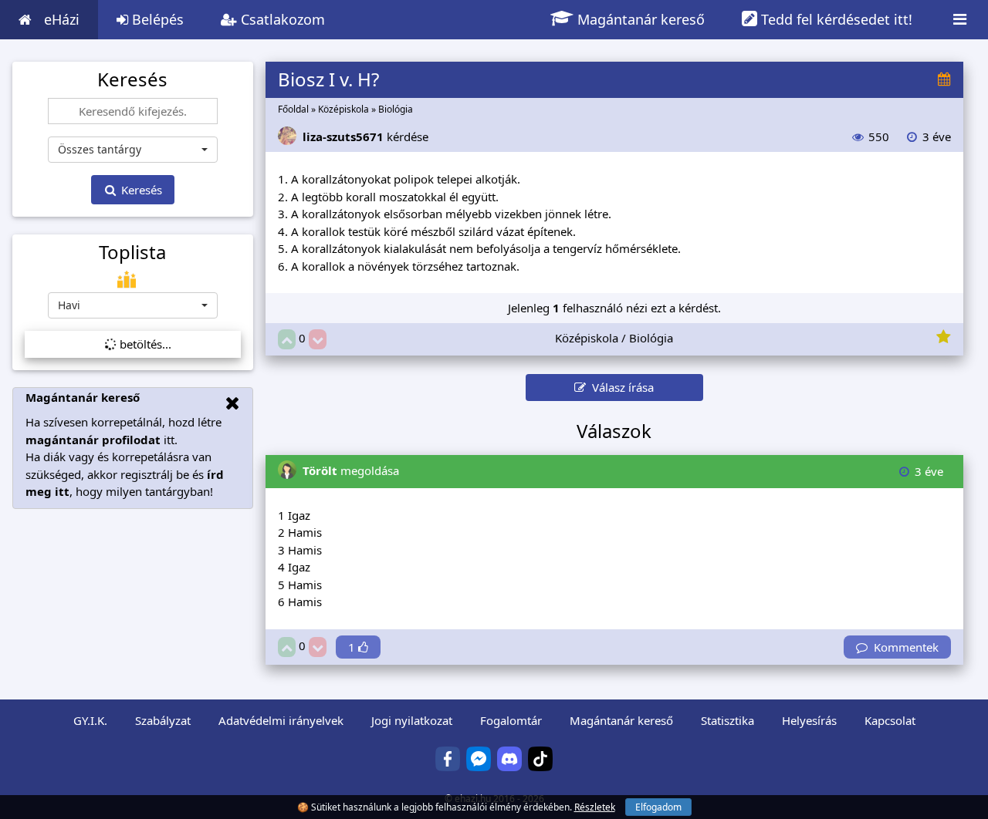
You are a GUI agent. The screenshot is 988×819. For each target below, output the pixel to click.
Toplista (132, 252)
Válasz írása (620, 387)
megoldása (351, 470)
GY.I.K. (90, 720)
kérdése (365, 136)
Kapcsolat (889, 720)
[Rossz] (318, 339)
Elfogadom (658, 807)
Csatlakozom (281, 19)
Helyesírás (809, 720)
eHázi (62, 19)
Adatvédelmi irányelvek (280, 720)
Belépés (156, 19)
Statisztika (727, 720)
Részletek (594, 807)
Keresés (140, 189)
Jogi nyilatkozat (411, 720)
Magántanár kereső (639, 19)
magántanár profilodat (93, 439)
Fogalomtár (511, 720)
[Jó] (287, 339)
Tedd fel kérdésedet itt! (834, 19)
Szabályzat (163, 720)
